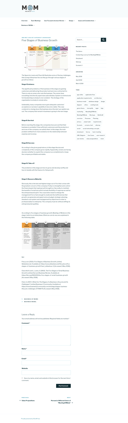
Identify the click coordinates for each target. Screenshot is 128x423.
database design (93, 101)
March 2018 (79, 83)
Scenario (79, 125)
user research (101, 135)
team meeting (96, 132)
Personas (88, 118)
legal (97, 108)
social (78, 128)
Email (24, 359)
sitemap (97, 125)
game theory (81, 108)
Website (25, 368)
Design (71, 20)
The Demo (79, 51)
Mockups (92, 115)
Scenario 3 (79, 65)
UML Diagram (81, 135)
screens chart (89, 125)
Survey (88, 132)
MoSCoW (100, 115)
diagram (79, 105)
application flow (90, 94)
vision (102, 138)
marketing (80, 111)
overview (79, 118)
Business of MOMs (27, 25)
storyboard (80, 132)
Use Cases (91, 135)
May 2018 (79, 76)
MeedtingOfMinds (91, 111)
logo (102, 108)
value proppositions (92, 138)
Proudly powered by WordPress (30, 418)
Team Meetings (36, 20)
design (103, 101)
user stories (80, 138)
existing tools (94, 105)
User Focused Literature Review (54, 20)
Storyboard (79, 58)
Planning (95, 118)
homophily (90, 108)
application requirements (84, 98)
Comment (26, 323)
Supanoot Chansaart (42, 37)
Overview (24, 20)
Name (24, 349)
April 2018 (79, 80)
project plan (87, 122)
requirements (97, 122)
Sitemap (78, 62)
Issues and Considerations (86, 20)
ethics (86, 105)
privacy (79, 122)
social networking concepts (91, 128)
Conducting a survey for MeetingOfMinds (88, 55)
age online (80, 94)
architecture (98, 98)
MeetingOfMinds (82, 115)
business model (30, 301)
